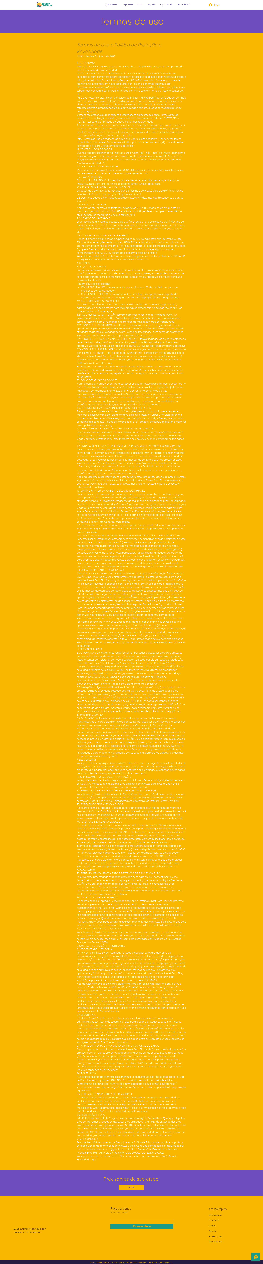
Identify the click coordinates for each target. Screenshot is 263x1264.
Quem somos (215, 1215)
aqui (93, 1159)
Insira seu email (119, 1212)
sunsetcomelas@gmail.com (161, 766)
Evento (212, 1225)
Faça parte (214, 1220)
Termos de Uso (144, 1263)
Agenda (212, 1231)
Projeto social (215, 1236)
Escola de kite (215, 1241)
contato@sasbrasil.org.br (135, 883)
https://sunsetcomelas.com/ (93, 87)
